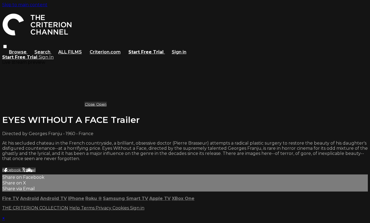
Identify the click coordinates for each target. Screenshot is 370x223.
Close (90, 104)
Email (30, 170)
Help (75, 208)
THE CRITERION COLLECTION (35, 208)
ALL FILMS (70, 52)
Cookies (121, 208)
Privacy (104, 208)
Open (101, 104)
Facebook (12, 170)
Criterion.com (105, 52)
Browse (18, 52)
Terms (88, 208)
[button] (5, 46)
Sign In (46, 57)
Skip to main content (24, 4)
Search (42, 52)
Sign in (179, 52)
